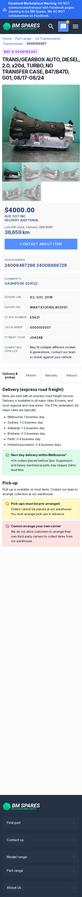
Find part (14, 823)
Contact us (15, 840)
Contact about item (41, 244)
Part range (15, 870)
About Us (14, 887)
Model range (17, 857)
